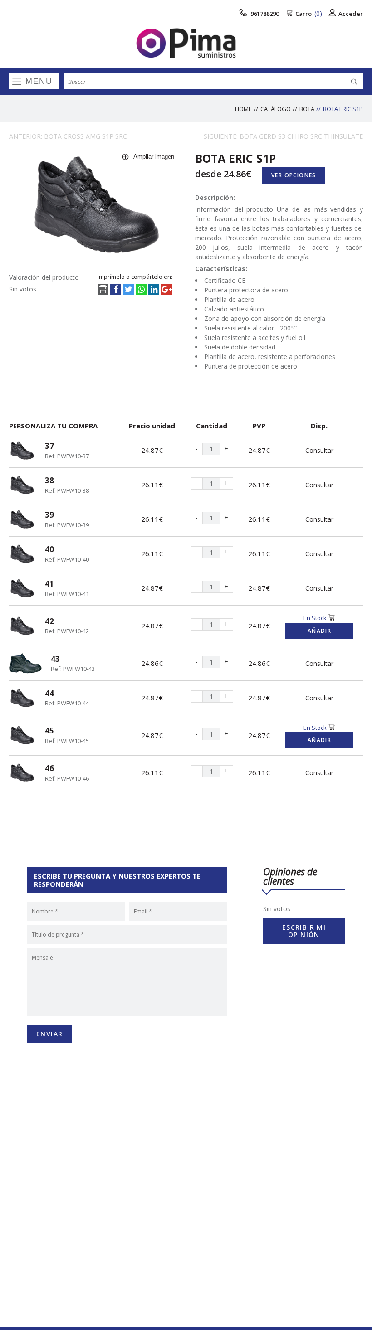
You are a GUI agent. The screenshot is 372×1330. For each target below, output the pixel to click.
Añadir (319, 631)
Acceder (350, 14)
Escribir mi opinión (304, 931)
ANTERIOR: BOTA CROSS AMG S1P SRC (68, 136)
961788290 (264, 14)
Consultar (319, 450)
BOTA (306, 109)
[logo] (186, 43)
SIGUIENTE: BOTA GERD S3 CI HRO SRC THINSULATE (283, 136)
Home (243, 109)
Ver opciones (293, 175)
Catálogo (275, 109)
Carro (308, 13)
